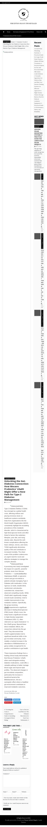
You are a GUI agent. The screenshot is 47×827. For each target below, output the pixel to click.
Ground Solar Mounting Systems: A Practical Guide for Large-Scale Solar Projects (39, 136)
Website (24, 792)
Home (8, 32)
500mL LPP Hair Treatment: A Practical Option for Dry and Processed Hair (39, 65)
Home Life (40, 32)
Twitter (17, 699)
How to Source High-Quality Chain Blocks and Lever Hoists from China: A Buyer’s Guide (26, 747)
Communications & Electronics (12, 36)
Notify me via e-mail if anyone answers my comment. (15, 804)
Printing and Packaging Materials (42, 241)
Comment (6, 774)
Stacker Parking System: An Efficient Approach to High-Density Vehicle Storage (42, 351)
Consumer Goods (10, 478)
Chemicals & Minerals (37, 126)
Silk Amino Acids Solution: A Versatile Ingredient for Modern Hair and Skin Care (42, 275)
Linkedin (17, 702)
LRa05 (6, 607)
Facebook (9, 699)
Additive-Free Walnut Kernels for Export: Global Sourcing (16, 737)
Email (14, 792)
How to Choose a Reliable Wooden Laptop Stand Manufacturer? (7, 744)
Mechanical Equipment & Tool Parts (23, 32)
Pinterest (9, 702)
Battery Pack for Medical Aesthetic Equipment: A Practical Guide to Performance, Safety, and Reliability (42, 430)
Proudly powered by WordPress (14, 820)
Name (5, 792)
